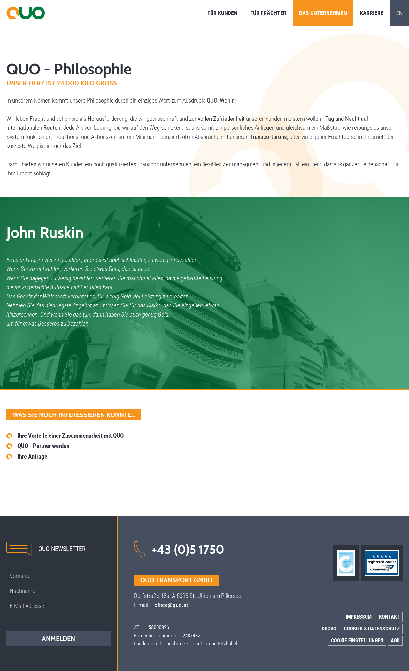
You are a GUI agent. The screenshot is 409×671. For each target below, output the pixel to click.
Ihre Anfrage (32, 456)
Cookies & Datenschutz (372, 629)
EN (399, 13)
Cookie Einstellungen (357, 640)
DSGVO (329, 629)
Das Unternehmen (323, 13)
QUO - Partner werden (43, 446)
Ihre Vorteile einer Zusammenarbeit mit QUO (71, 435)
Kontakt (389, 617)
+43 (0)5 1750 (187, 549)
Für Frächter (268, 13)
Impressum (359, 617)
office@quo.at (171, 605)
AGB (395, 640)
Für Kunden (222, 13)
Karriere (371, 13)
